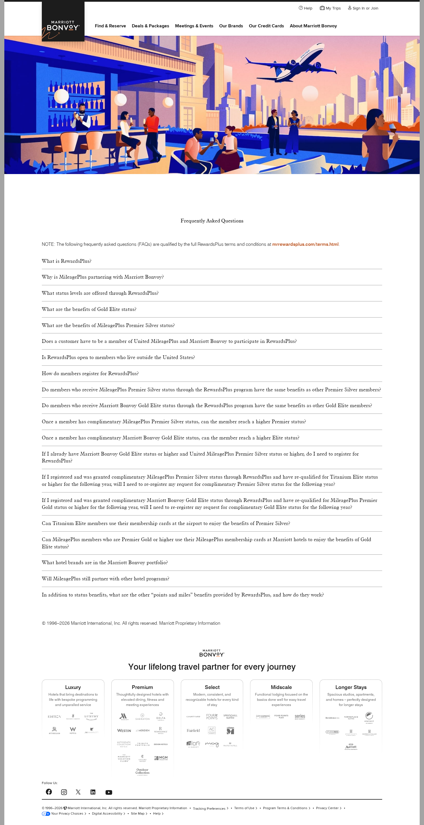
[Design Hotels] (161, 744)
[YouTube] (108, 790)
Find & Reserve (110, 26)
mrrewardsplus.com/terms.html (305, 244)
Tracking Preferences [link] (209, 808)
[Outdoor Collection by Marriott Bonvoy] (142, 772)
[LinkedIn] (93, 791)
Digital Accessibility (107, 813)
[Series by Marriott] (300, 716)
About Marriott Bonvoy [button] (313, 26)
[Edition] (54, 716)
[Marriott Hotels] (124, 716)
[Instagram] (64, 791)
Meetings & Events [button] (194, 26)
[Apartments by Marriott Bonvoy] (351, 732)
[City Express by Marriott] (263, 716)
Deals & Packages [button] (150, 26)
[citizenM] (230, 730)
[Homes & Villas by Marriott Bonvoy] (369, 732)
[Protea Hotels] (230, 744)
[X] (78, 791)
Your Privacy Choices (66, 813)
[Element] (369, 718)
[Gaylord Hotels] (142, 758)
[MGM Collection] (161, 758)
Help (157, 813)
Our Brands (231, 26)
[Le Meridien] (142, 730)
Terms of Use (244, 808)
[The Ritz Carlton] (73, 716)
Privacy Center (327, 808)
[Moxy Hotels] (212, 744)
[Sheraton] (142, 716)
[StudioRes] (332, 732)
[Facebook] (49, 790)
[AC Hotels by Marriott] (212, 730)
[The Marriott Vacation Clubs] (124, 758)
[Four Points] (212, 716)
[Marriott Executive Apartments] (351, 746)
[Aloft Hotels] (193, 744)
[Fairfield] (193, 730)
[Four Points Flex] (281, 716)
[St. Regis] (54, 730)
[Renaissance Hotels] (161, 730)
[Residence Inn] (332, 717)
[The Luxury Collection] (91, 716)
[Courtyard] (193, 716)
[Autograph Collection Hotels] (124, 744)
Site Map (138, 813)
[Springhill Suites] (230, 716)
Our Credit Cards (266, 26)
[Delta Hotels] (161, 716)
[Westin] (124, 730)
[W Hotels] (73, 730)
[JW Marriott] (91, 730)
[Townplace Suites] (351, 717)
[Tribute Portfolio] (142, 744)
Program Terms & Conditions (285, 808)
